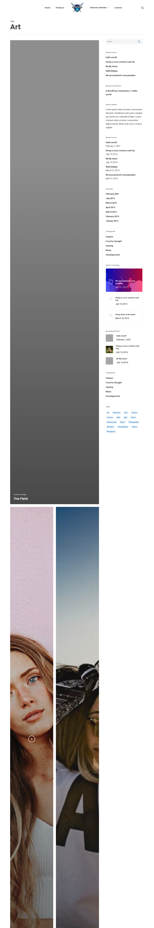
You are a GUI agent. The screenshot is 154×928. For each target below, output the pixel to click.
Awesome (116, 413)
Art (108, 413)
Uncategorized (113, 255)
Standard (110, 427)
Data (118, 417)
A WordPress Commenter (117, 91)
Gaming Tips (111, 422)
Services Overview (98, 8)
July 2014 (110, 198)
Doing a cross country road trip (120, 62)
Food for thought (20, 494)
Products (60, 8)
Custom (110, 417)
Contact (118, 8)
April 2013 (110, 207)
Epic (125, 417)
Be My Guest (111, 66)
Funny (133, 417)
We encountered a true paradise (120, 75)
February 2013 (112, 216)
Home (47, 8)
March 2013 (111, 212)
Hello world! (111, 57)
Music (108, 250)
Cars (126, 413)
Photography (134, 422)
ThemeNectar (123, 427)
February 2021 (112, 194)
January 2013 (112, 221)
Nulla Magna (111, 71)
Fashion (109, 237)
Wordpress (111, 431)
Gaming (109, 246)
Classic (134, 413)
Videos (134, 427)
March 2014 (111, 203)
